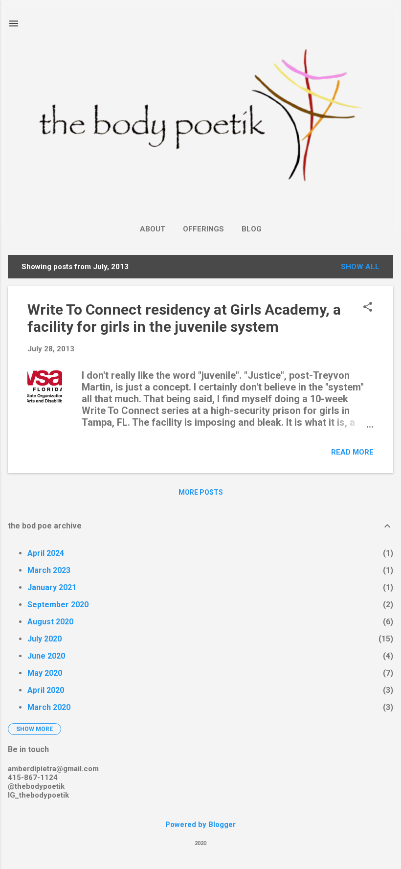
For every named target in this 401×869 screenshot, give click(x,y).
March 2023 (48, 570)
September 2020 (58, 604)
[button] (368, 308)
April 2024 (45, 553)
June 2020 (46, 656)
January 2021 (51, 587)
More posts (200, 492)
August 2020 (50, 621)
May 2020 (44, 673)
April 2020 (45, 690)
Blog (252, 229)
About (152, 229)
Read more (352, 452)
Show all (360, 266)
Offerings (203, 229)
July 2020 (44, 638)
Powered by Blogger (200, 824)
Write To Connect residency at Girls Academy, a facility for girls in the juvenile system (184, 318)
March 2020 (48, 707)
